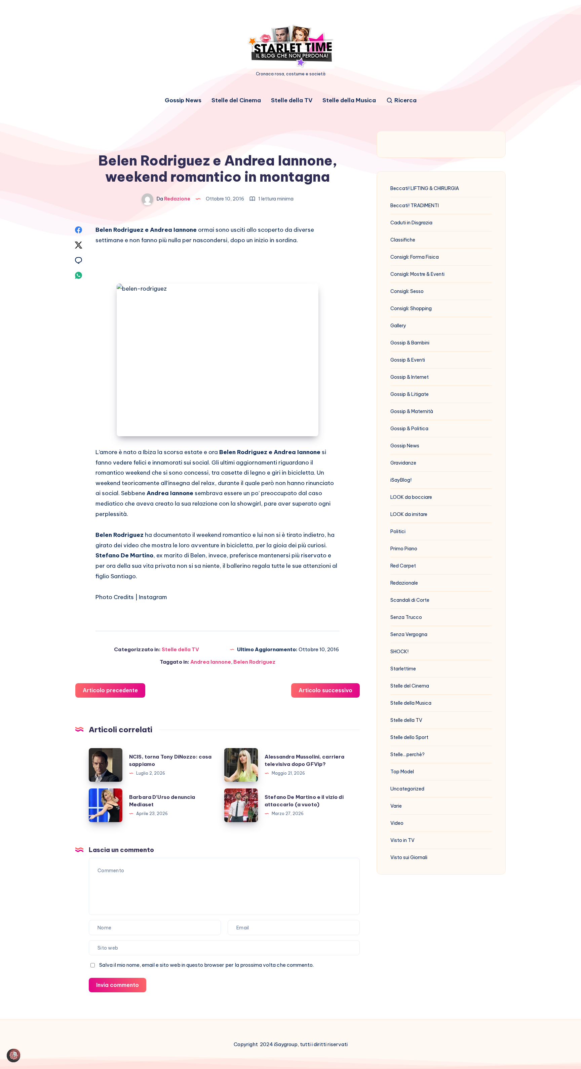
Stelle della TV (291, 100)
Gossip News (183, 100)
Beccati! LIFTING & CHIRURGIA (424, 188)
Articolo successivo (325, 690)
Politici (397, 531)
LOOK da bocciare (411, 497)
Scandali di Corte (409, 600)
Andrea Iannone (210, 662)
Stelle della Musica (349, 100)
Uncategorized (407, 789)
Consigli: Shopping (411, 308)
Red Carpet (403, 566)
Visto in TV (402, 840)
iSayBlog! (401, 480)
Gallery (398, 326)
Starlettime (403, 669)
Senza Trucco (406, 617)
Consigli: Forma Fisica (414, 257)
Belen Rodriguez (254, 662)
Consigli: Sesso (407, 291)
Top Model (402, 772)
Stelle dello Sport (409, 737)
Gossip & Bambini (409, 343)
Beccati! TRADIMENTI (414, 205)
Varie (396, 806)
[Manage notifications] (14, 1054)
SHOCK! (399, 652)
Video (396, 823)
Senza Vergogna (408, 634)
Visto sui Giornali (408, 857)
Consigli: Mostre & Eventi (417, 274)
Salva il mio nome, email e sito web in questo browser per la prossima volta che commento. (206, 965)
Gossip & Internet (409, 377)
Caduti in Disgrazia (411, 223)
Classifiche (402, 240)
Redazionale (404, 583)
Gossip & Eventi (407, 360)
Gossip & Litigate (409, 394)
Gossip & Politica (409, 429)
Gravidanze (403, 463)
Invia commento (117, 985)
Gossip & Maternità (411, 411)
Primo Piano (403, 549)
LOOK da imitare (408, 514)
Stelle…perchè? (407, 754)
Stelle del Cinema (236, 100)
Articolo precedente (110, 690)
